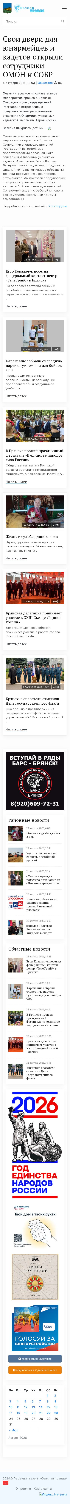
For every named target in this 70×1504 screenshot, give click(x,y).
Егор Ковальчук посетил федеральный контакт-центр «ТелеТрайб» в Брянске (31, 276)
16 (55, 1407)
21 (40, 1413)
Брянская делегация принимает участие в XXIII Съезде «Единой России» (34, 617)
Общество (45, 83)
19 (25, 1413)
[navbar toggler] (64, 8)
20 (33, 1413)
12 (25, 1407)
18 (18, 1413)
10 (10, 1407)
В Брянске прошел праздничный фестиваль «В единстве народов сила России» (34, 455)
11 (18, 1407)
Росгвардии (57, 206)
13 (33, 1407)
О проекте (23, 1488)
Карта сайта (43, 1488)
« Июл (13, 1430)
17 (10, 1413)
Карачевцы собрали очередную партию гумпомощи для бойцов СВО (34, 365)
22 (49, 1413)
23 (56, 1413)
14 (40, 1407)
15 (48, 1407)
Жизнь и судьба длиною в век (32, 536)
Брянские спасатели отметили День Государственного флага (32, 701)
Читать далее (16, 306)
